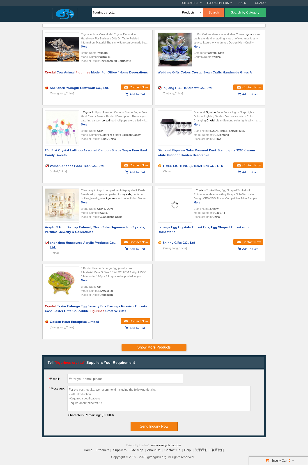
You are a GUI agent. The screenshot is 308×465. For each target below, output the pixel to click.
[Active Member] (160, 166)
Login (242, 3)
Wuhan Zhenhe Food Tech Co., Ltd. (77, 166)
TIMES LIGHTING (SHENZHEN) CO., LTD (193, 166)
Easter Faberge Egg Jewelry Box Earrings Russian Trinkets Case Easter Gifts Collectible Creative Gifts (96, 308)
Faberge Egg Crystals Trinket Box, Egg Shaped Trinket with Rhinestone (203, 229)
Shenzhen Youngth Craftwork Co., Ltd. (79, 88)
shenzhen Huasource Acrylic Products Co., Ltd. (83, 245)
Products (103, 450)
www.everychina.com (166, 445)
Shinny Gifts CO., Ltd (179, 242)
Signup (260, 3)
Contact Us (172, 450)
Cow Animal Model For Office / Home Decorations (96, 72)
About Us (153, 450)
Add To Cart (137, 94)
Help (187, 450)
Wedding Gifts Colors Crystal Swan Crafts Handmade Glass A (205, 72)
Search (214, 12)
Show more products (154, 347)
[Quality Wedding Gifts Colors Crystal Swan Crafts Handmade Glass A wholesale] (175, 50)
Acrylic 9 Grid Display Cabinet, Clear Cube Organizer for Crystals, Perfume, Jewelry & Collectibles (95, 229)
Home (88, 450)
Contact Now (139, 87)
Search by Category (245, 12)
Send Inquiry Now (154, 426)
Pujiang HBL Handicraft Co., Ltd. (188, 88)
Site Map (137, 450)
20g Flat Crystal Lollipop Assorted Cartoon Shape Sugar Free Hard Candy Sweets (96, 152)
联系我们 (217, 450)
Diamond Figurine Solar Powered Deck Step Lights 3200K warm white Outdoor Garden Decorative (206, 152)
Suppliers (119, 450)
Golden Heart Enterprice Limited (74, 322)
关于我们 (201, 450)
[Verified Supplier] (160, 88)
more (84, 46)
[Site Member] (47, 88)
